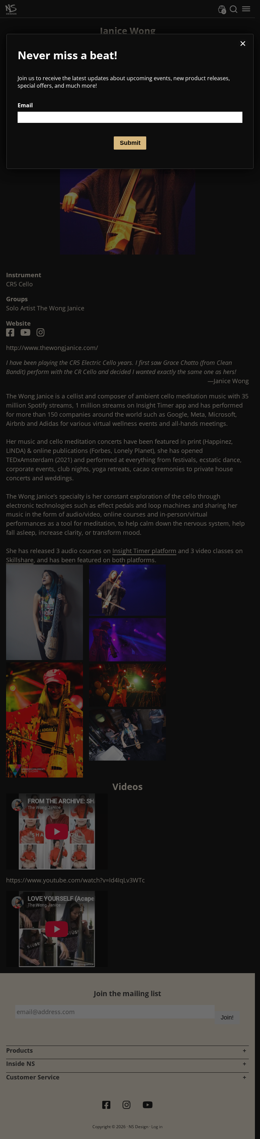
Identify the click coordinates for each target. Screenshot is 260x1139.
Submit (130, 142)
